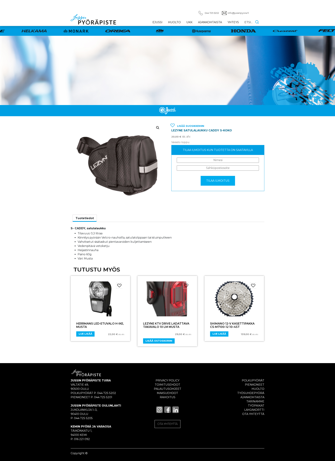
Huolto (174, 22)
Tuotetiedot (85, 218)
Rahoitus (167, 397)
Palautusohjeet (167, 389)
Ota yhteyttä (253, 414)
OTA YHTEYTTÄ (167, 424)
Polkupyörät (253, 380)
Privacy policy (167, 380)
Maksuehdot (167, 393)
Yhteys (233, 22)
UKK (189, 22)
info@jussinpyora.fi (238, 13)
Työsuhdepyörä (250, 393)
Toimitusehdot (167, 384)
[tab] (85, 218)
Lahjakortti (254, 409)
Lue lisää (85, 333)
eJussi (157, 22)
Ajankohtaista (210, 22)
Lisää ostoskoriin (159, 340)
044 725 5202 (212, 13)
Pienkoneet (254, 384)
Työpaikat (256, 405)
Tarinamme (255, 401)
